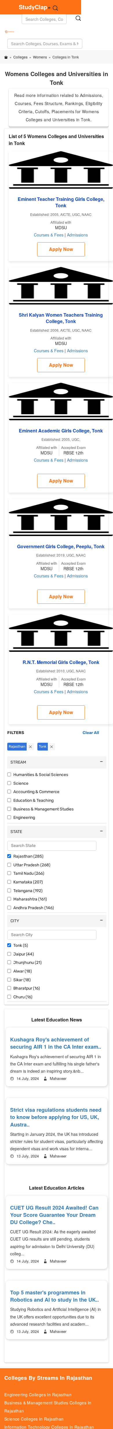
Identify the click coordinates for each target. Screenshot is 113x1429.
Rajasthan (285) (28, 856)
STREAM (18, 762)
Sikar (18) (22, 979)
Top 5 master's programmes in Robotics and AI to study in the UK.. (54, 1296)
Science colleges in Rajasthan (34, 1419)
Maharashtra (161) (30, 899)
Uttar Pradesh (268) (31, 865)
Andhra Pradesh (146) (33, 907)
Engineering (24, 817)
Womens (40, 56)
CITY (14, 920)
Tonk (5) (20, 945)
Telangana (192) (28, 890)
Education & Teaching (33, 800)
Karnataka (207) (28, 882)
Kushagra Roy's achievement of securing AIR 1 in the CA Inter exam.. (55, 1043)
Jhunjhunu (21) (27, 962)
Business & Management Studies (43, 809)
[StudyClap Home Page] (6, 56)
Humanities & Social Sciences (40, 774)
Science (20, 783)
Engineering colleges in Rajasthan (38, 1394)
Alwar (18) (22, 971)
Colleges (20, 56)
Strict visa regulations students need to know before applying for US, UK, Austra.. (55, 1117)
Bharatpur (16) (26, 988)
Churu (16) (22, 997)
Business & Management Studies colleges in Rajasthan (47, 1407)
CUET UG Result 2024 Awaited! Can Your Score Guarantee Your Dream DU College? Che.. (54, 1215)
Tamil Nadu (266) (28, 873)
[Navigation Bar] (5, 28)
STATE (16, 831)
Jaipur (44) (23, 954)
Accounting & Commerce (36, 791)
